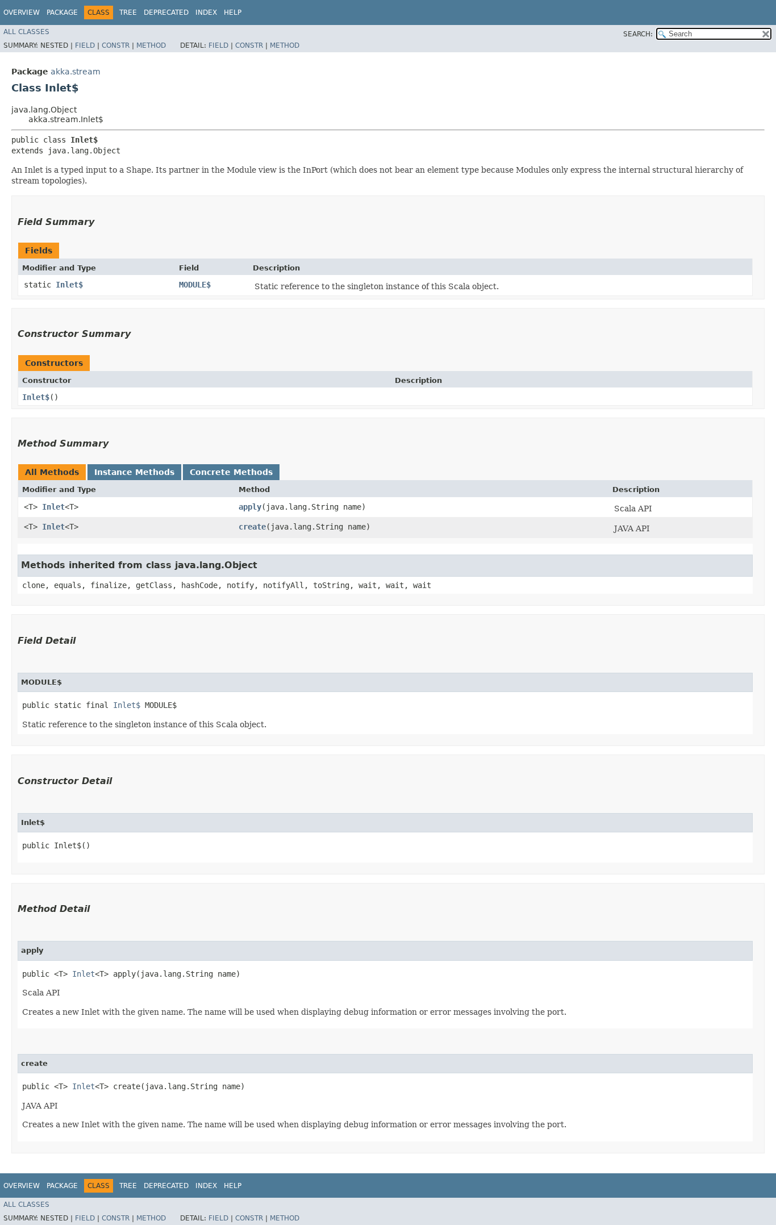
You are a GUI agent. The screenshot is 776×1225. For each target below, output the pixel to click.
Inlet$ (69, 284)
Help (232, 12)
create (252, 526)
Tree (128, 12)
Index (206, 12)
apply (250, 506)
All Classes (26, 32)
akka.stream (76, 71)
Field (85, 45)
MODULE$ (195, 284)
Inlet (53, 506)
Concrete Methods (231, 472)
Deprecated (166, 12)
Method (151, 45)
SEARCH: (638, 34)
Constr (116, 45)
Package (62, 12)
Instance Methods (134, 472)
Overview (21, 12)
